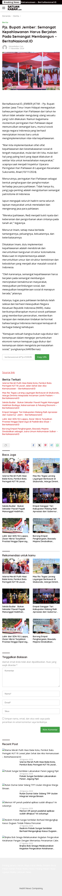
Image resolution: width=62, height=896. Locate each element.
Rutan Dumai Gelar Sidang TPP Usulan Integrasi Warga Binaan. (39, 795)
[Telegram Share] (51, 445)
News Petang (35, 868)
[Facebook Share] (33, 445)
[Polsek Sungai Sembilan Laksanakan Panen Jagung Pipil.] (30, 771)
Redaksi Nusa (49, 865)
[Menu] (4, 7)
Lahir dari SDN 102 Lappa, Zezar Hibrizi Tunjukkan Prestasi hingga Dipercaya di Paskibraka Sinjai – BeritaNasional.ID (27, 422)
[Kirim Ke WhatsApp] (57, 445)
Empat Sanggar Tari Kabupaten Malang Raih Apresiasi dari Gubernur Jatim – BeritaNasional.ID (29, 413)
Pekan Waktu (22, 868)
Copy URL (42, 357)
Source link (8, 372)
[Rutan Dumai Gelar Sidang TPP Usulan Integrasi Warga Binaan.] (31, 786)
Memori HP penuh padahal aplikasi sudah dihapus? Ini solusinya (37, 812)
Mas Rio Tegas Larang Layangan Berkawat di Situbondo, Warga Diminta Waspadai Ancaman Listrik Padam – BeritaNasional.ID (30, 395)
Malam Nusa (49, 868)
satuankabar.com (16, 46)
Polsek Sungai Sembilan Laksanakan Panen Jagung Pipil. (38, 777)
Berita (5, 22)
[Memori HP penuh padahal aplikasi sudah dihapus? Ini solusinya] (31, 804)
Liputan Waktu (9, 872)
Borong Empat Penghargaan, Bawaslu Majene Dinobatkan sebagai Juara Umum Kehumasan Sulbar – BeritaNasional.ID (30, 431)
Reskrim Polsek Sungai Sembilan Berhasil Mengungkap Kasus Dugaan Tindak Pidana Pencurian (38, 829)
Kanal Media (36, 865)
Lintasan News (24, 872)
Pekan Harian (8, 868)
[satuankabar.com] (14, 7)
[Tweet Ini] (39, 445)
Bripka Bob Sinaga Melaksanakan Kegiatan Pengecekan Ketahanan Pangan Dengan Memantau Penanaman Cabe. (40, 847)
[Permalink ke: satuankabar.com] (4, 47)
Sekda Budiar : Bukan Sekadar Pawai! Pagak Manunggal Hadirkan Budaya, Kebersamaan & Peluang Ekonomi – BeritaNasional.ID (30, 405)
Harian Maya (23, 865)
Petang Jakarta (9, 865)
